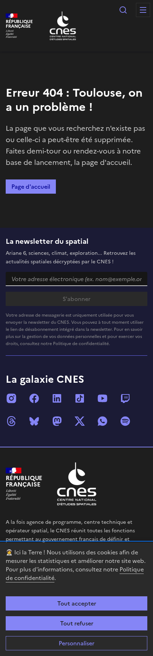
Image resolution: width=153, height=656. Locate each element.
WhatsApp (102, 421)
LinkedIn (56, 398)
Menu (143, 10)
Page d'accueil (30, 186)
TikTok (79, 398)
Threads (11, 421)
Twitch (125, 398)
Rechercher (123, 10)
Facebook (34, 398)
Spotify (125, 421)
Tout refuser (76, 623)
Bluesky (34, 421)
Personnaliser (76, 643)
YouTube (102, 398)
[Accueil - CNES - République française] (76, 484)
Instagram (11, 398)
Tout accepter (76, 603)
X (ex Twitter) (79, 421)
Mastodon (56, 421)
